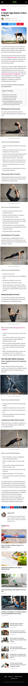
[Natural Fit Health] (14, 2)
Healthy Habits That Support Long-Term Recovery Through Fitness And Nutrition (18, 656)
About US (10, 676)
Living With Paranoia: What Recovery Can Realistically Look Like (18, 647)
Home (5, 676)
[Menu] (2, 2)
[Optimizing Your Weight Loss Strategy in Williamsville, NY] (14, 558)
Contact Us (14, 678)
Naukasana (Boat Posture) (9, 99)
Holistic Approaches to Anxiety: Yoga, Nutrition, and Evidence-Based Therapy (18, 639)
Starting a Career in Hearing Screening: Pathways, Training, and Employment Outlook (18, 664)
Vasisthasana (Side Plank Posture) (11, 104)
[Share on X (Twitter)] (12, 24)
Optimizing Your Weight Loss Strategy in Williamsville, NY (11, 568)
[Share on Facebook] (5, 24)
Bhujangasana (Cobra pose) (10, 94)
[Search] (26, 2)
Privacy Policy (18, 676)
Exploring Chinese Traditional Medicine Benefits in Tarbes (16, 624)
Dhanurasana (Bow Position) (10, 96)
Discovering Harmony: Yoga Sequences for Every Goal (13, 590)
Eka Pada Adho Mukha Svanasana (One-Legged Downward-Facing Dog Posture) (12, 102)
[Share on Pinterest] (20, 24)
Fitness (3, 9)
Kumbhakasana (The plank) (9, 98)
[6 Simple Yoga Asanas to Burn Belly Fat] (14, 35)
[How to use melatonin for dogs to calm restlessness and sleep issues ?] (5, 632)
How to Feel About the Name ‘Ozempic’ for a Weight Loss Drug (12, 546)
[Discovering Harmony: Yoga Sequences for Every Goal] (14, 581)
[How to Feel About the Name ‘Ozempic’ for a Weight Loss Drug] (14, 536)
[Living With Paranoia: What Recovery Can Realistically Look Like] (5, 648)
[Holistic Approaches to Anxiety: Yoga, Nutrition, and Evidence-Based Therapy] (5, 640)
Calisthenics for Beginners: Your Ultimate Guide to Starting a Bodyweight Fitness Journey (13, 612)
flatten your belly (11, 57)
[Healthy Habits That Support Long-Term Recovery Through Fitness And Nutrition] (5, 656)
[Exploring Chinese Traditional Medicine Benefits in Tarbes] (5, 625)
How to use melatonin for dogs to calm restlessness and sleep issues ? (18, 631)
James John (8, 18)
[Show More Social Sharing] (25, 24)
